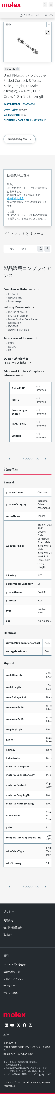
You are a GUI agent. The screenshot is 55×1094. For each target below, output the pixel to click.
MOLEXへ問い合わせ (15, 964)
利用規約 (8, 920)
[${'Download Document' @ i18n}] (47, 249)
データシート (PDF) (15, 248)
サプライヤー (11, 985)
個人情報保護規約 (13, 927)
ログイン (49, 15)
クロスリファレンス (14, 978)
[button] (47, 32)
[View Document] (40, 249)
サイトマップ (10, 1082)
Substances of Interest (19, 338)
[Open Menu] (51, 4)
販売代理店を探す (13, 971)
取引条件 (8, 934)
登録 (37, 15)
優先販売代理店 (15, 198)
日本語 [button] (27, 15)
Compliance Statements (19, 289)
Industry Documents (17, 307)
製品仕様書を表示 (17, 139)
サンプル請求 (11, 992)
